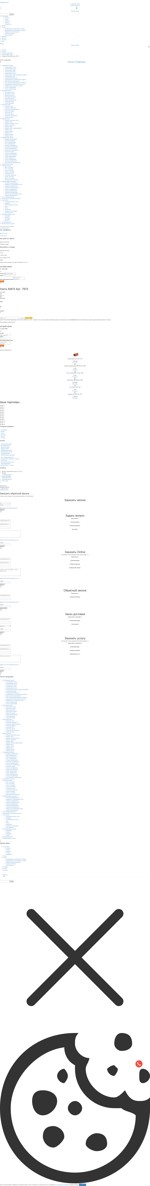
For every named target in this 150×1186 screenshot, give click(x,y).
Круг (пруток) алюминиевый (12, 81)
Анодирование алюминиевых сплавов (15, 28)
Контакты (4, 39)
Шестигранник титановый (11, 179)
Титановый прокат (6, 165)
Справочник (8, 24)
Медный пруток (9, 136)
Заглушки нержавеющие (11, 183)
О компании (5, 16)
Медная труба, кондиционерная (13, 128)
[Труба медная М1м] (75, 354)
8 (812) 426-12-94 (75, 5)
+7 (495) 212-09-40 (75, 4)
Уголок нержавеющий (10, 159)
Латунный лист (9, 112)
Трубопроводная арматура (9, 181)
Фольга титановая (9, 178)
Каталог (4, 25)
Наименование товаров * (75, 567)
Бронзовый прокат (6, 90)
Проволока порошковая (11, 211)
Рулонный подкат (9, 151)
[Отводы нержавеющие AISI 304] (75, 364)
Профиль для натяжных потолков (13, 86)
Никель (7, 220)
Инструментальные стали (11, 201)
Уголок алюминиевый (10, 89)
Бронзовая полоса (10, 92)
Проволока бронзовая (10, 100)
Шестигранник (8, 212)
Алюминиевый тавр (10, 76)
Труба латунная (9, 117)
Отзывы (7, 22)
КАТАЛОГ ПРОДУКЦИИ (76, 62)
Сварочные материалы (11, 154)
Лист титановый (9, 169)
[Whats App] (76, 8)
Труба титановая (9, 176)
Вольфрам (8, 215)
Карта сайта (5, 480)
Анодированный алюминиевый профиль (15, 79)
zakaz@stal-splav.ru (7, 479)
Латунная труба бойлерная (12, 109)
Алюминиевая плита (10, 67)
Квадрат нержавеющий (11, 139)
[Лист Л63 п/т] (75, 385)
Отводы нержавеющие (11, 145)
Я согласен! (82, 1184)
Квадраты (7, 203)
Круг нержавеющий (10, 140)
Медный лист (8, 133)
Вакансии (7, 21)
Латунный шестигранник (11, 115)
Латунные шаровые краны (12, 187)
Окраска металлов (10, 33)
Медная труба (8, 126)
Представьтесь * (75, 518)
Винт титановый (9, 167)
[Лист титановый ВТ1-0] (75, 371)
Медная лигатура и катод (11, 123)
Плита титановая (9, 170)
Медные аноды (9, 131)
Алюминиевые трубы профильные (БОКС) (16, 75)
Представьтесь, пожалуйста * (75, 617)
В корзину (22, 318)
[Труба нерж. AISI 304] (75, 378)
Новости (7, 17)
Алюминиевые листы (10, 73)
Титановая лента (9, 173)
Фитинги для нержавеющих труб (13, 194)
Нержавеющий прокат (7, 137)
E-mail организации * (75, 522)
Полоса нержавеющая (11, 148)
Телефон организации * (75, 525)
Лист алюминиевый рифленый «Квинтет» (15, 82)
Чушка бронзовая (9, 103)
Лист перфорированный (8, 197)
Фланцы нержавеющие (11, 161)
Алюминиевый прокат (7, 65)
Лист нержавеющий (10, 143)
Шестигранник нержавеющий (12, 162)
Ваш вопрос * (75, 529)
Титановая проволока (10, 175)
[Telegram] (76, 7)
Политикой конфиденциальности (10, 508)
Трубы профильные (10, 158)
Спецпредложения (7, 222)
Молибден (7, 219)
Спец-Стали (5, 200)
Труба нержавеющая (10, 156)
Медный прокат (6, 118)
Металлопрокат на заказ (8, 223)
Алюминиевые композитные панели (11, 198)
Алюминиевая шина (10, 71)
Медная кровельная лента (12, 120)
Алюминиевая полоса (10, 68)
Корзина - (5, 875)
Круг (6, 206)
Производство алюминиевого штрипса (15, 84)
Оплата (4, 38)
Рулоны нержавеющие (11, 153)
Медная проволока (10, 125)
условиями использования (63, 1184)
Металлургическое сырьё (8, 214)
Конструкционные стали (11, 205)
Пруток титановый (9, 172)
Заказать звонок (75, 11)
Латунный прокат (6, 104)
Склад (6, 19)
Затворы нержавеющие (11, 186)
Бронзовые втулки (9, 93)
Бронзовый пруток (9, 95)
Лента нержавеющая (10, 142)
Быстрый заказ (28, 318)
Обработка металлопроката (12, 32)
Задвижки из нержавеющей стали (13, 184)
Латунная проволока (10, 107)
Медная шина (8, 129)
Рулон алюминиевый (10, 87)
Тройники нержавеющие (11, 192)
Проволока (8, 209)
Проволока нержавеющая (11, 150)
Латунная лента (9, 106)
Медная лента (8, 122)
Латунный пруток (9, 114)
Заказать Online (75, 45)
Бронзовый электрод (10, 96)
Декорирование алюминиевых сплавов (15, 30)
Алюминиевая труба (10, 70)
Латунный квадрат (9, 111)
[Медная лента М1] (75, 392)
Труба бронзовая (9, 101)
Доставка (4, 36)
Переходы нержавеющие (11, 147)
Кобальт (7, 217)
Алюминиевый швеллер (11, 78)
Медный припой (9, 134)
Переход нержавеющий (11, 190)
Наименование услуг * (75, 654)
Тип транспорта (75, 624)
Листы (6, 208)
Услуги (3, 27)
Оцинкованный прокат (7, 164)
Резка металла (9, 35)
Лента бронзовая (9, 98)
